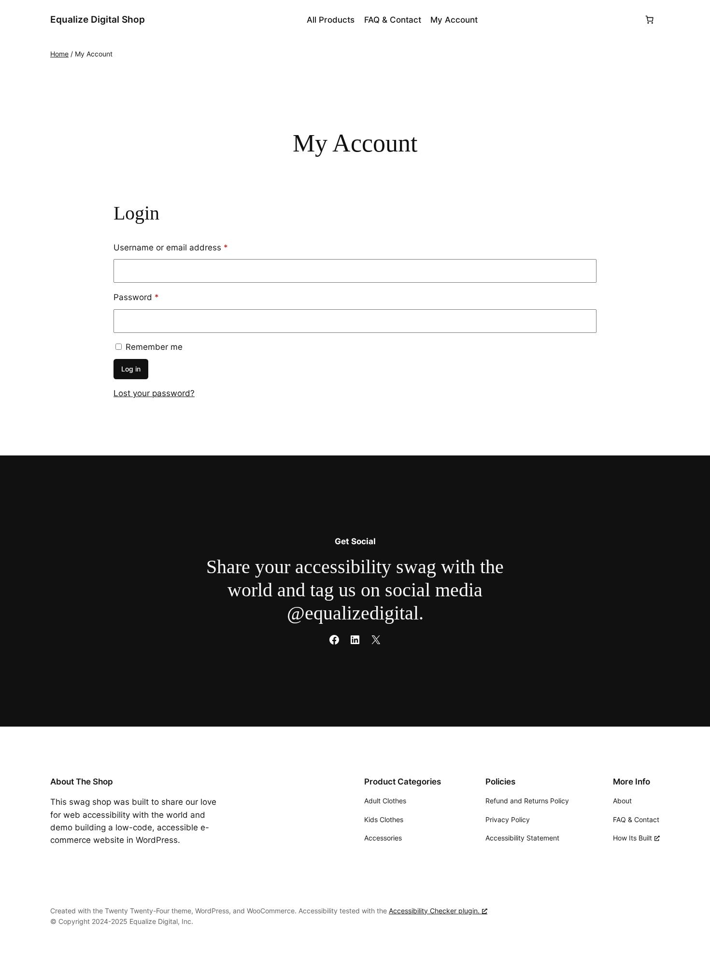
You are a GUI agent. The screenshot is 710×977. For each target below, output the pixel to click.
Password (153, 297)
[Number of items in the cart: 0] (649, 20)
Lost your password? (154, 393)
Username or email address (188, 247)
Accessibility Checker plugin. (434, 911)
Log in (131, 369)
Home (59, 54)
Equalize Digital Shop (97, 19)
